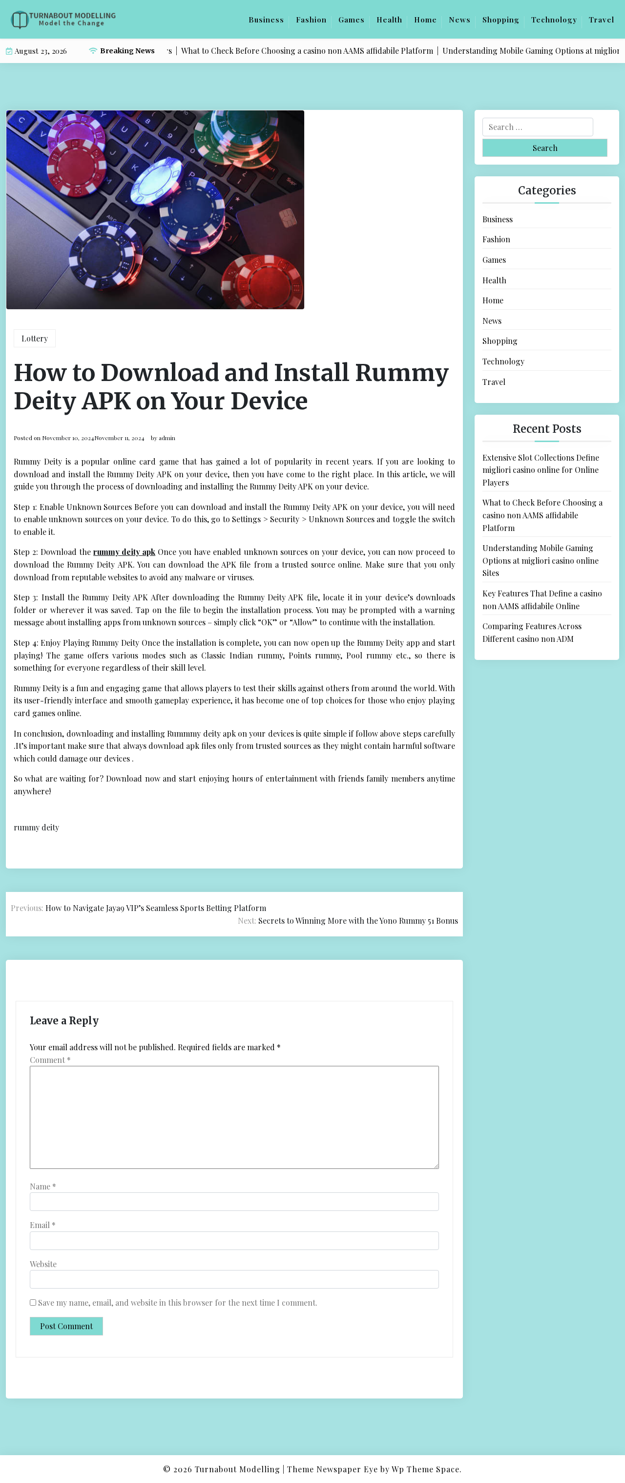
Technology (554, 19)
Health (389, 19)
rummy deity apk (124, 552)
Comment (50, 1060)
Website (43, 1264)
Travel (601, 19)
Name (43, 1186)
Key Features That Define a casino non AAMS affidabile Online (542, 599)
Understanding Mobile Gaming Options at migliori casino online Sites (540, 560)
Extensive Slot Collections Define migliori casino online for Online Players (540, 469)
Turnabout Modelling (237, 1469)
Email (43, 1225)
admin (167, 438)
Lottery (34, 338)
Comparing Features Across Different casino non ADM (532, 632)
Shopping (501, 19)
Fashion (311, 19)
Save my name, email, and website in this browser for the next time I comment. (177, 1302)
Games (351, 19)
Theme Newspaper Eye (332, 1469)
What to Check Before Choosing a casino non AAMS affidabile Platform (542, 514)
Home (425, 19)
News (460, 19)
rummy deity (36, 827)
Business (266, 19)
